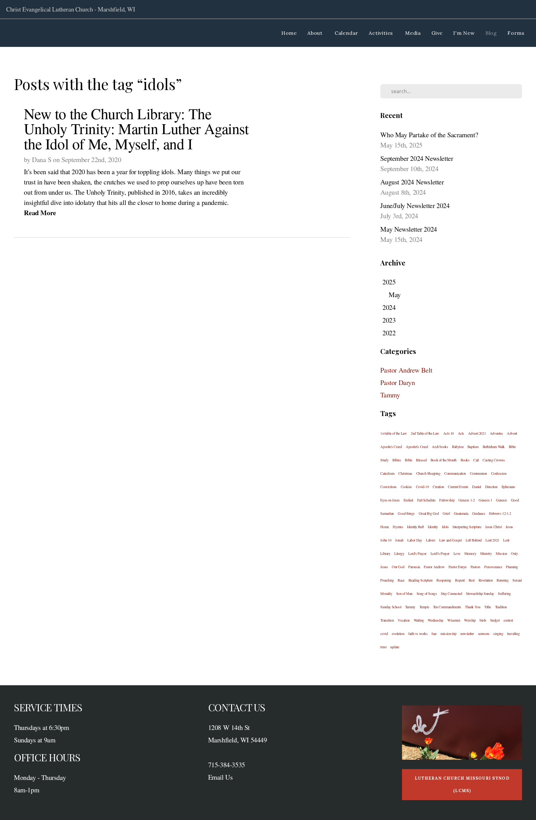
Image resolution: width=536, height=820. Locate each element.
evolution (398, 633)
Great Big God (429, 513)
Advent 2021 (477, 433)
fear (433, 633)
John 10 (385, 539)
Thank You (472, 606)
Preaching (387, 580)
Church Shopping (428, 473)
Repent (460, 580)
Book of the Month (444, 459)
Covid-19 (422, 486)
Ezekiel (408, 499)
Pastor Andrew (434, 566)
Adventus (496, 433)
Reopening (443, 580)
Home (289, 33)
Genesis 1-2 (466, 499)
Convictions (388, 486)
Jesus (509, 526)
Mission (501, 553)
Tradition (501, 606)
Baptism (473, 446)
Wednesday (435, 620)
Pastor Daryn (397, 382)
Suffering (504, 593)
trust (383, 646)
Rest (472, 580)
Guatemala (461, 513)
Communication (455, 473)
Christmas (405, 473)
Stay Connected (451, 593)
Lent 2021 (492, 539)
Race (401, 580)
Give (437, 33)
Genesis (501, 499)
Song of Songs (427, 593)
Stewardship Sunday (480, 593)
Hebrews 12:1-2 (500, 513)
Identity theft (415, 526)
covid (384, 633)
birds (483, 620)
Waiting (419, 620)
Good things (406, 513)
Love (456, 553)
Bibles (396, 459)
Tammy (390, 394)
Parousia (414, 566)
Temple (424, 606)
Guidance (478, 513)
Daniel (476, 486)
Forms (516, 33)
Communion (478, 473)
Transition (387, 620)
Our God (398, 566)
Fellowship (446, 499)
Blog (491, 33)
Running (502, 580)
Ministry (486, 553)
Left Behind (474, 539)
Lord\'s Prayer (440, 553)
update (394, 646)
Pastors (475, 566)
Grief (446, 513)
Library (385, 553)
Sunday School (390, 606)
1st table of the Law (393, 433)
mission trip (448, 633)
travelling (513, 633)
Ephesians (508, 486)
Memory (470, 553)
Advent (512, 433)
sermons (483, 633)
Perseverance (493, 566)
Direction (491, 486)
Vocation (404, 620)
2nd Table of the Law (425, 433)
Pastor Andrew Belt (406, 369)
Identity (433, 526)
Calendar (346, 33)
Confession (499, 473)
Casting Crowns (494, 459)
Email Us (220, 776)
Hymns (398, 526)
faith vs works (417, 633)
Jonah (399, 539)
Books (465, 459)
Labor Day (414, 539)
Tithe (487, 606)
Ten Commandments (447, 606)
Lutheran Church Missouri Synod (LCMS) (462, 784)
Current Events (458, 486)
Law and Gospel (450, 539)
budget (495, 620)
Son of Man (404, 593)
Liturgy (399, 553)
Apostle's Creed (391, 446)
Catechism (387, 473)
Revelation (486, 580)
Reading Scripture (421, 580)
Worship (470, 620)
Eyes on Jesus (390, 499)
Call (476, 459)
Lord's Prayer (417, 553)
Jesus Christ (493, 526)
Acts (461, 433)
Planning (512, 566)
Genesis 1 (485, 499)
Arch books (440, 446)
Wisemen (453, 620)
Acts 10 (448, 433)
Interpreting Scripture (467, 526)
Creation (438, 486)
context (508, 620)
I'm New (464, 33)
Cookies (406, 486)
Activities (382, 33)
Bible (408, 459)
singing (498, 633)
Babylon (457, 446)
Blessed (421, 459)
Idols (445, 526)
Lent (506, 539)
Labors (431, 539)
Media (413, 33)
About (315, 33)
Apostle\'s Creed (417, 446)
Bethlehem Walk (494, 446)
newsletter (467, 633)
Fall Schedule (426, 499)
